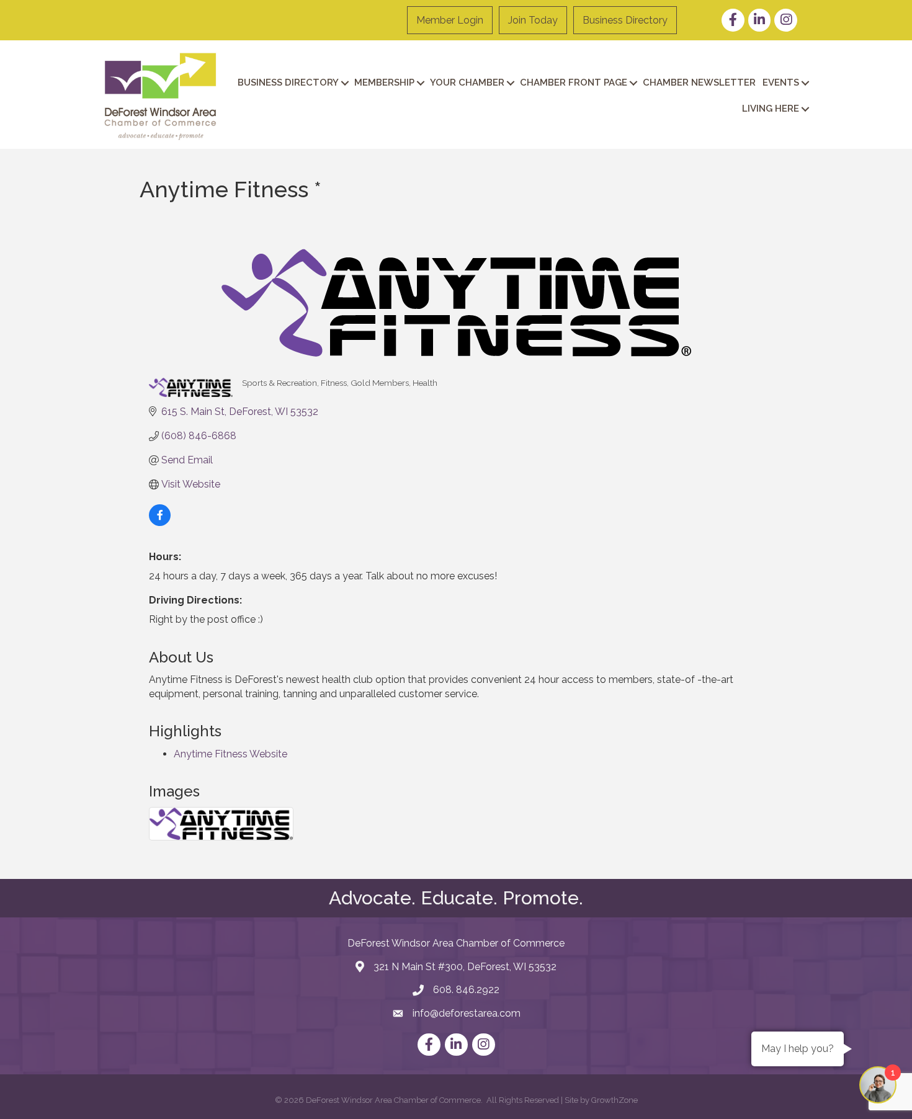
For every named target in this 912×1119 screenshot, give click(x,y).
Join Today (533, 20)
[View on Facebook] (160, 522)
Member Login (449, 20)
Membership (384, 82)
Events (780, 82)
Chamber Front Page (573, 82)
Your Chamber (467, 82)
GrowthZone (614, 1100)
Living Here (770, 108)
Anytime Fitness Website (230, 754)
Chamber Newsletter (699, 82)
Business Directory (625, 20)
